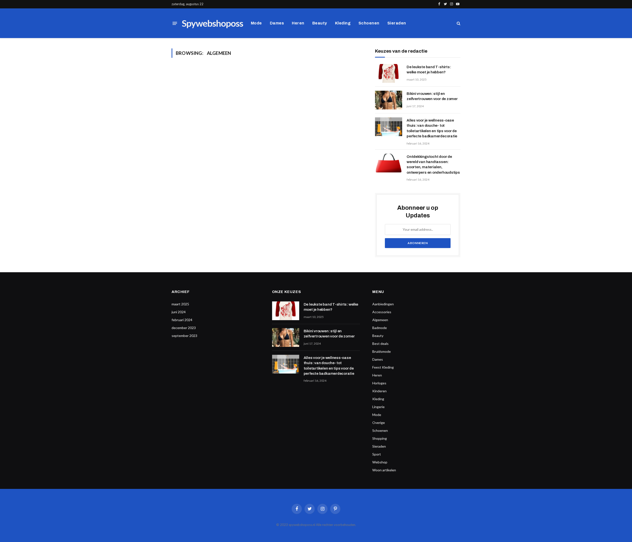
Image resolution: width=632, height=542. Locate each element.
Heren (298, 23)
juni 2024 (179, 312)
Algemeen (380, 320)
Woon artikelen (384, 470)
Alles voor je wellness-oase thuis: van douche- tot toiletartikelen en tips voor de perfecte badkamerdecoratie (432, 128)
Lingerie (378, 407)
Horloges (379, 383)
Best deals (380, 343)
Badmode (379, 328)
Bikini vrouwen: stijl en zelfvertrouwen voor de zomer (432, 96)
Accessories (381, 312)
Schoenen (368, 23)
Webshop (379, 462)
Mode (256, 23)
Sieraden (396, 23)
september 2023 (184, 336)
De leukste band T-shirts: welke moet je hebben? (429, 69)
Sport (376, 454)
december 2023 (184, 328)
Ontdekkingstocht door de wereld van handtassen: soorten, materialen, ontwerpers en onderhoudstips (433, 164)
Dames (277, 23)
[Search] (458, 23)
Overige (378, 422)
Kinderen (379, 391)
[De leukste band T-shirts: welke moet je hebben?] (388, 73)
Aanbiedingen (383, 304)
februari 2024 (182, 320)
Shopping (379, 438)
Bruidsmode (381, 351)
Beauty (319, 23)
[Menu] (175, 23)
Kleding (343, 23)
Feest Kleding (383, 367)
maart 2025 (180, 304)
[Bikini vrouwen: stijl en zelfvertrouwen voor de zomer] (388, 100)
